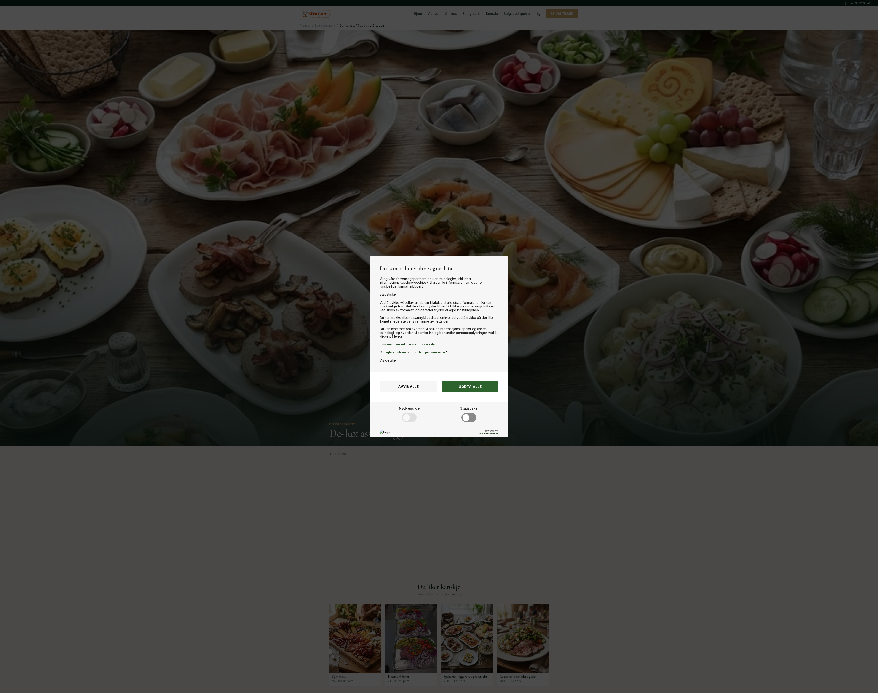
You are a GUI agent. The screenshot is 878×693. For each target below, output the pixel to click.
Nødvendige (409, 408)
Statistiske (468, 408)
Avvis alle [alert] (408, 386)
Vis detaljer (388, 360)
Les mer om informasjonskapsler (408, 344)
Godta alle (470, 386)
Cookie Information (487, 433)
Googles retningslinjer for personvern (412, 352)
